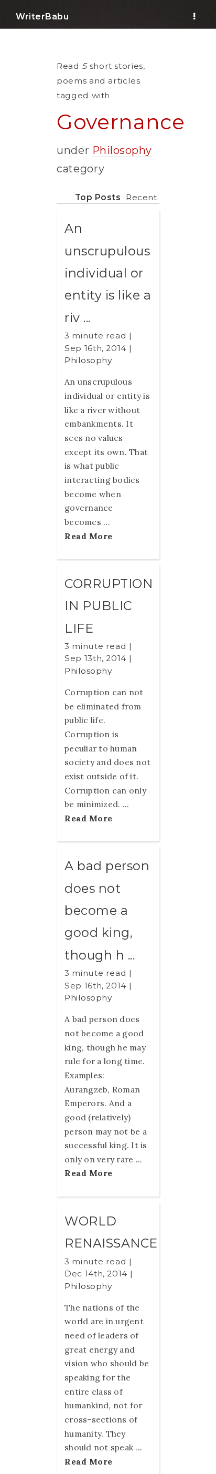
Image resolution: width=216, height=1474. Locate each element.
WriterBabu (42, 17)
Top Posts (98, 197)
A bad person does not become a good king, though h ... (106, 910)
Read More (88, 536)
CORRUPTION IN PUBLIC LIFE (108, 606)
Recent (141, 197)
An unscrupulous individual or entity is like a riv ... (107, 273)
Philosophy (122, 150)
